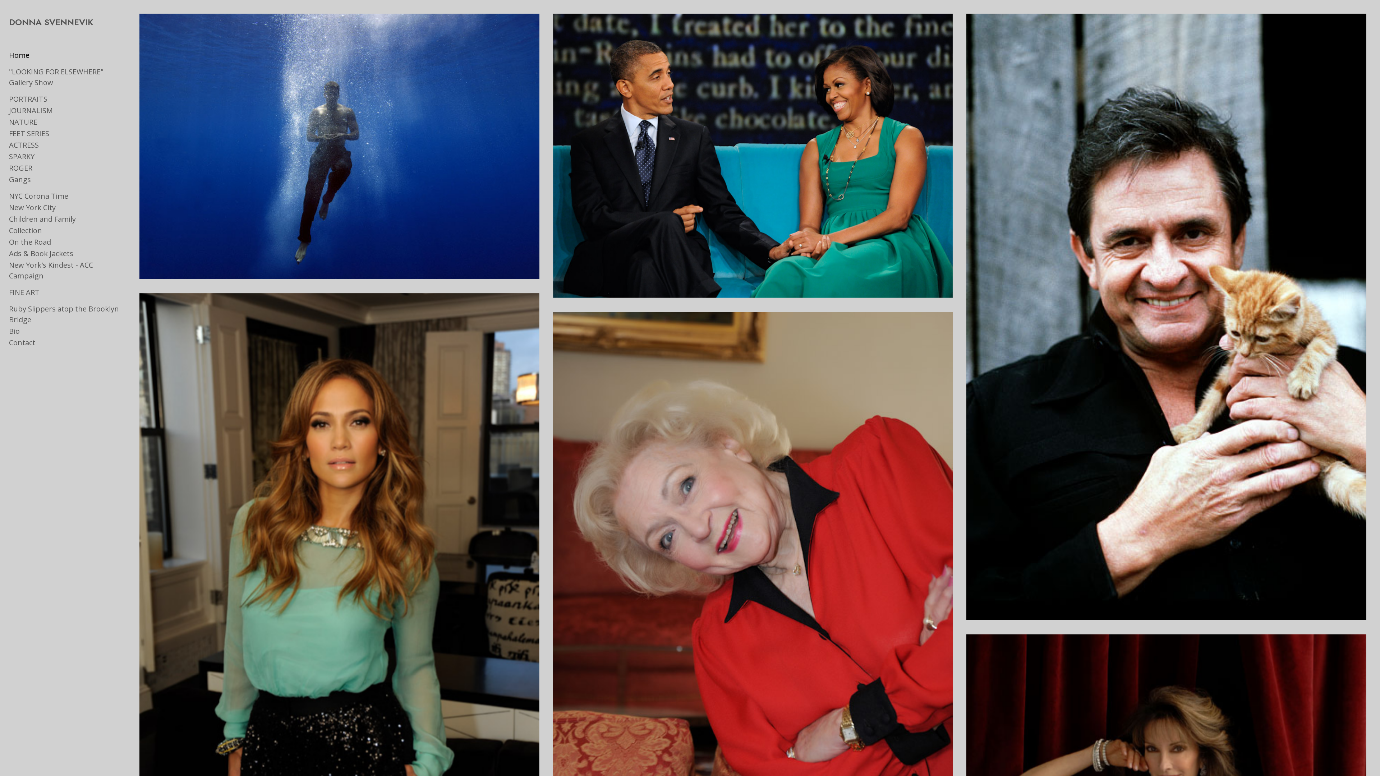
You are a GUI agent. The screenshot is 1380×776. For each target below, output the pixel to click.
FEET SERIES (29, 133)
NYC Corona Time (38, 196)
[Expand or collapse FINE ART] (44, 292)
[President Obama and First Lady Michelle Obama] (753, 156)
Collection (25, 230)
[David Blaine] (339, 146)
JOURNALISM (31, 110)
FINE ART (24, 292)
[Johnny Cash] (1166, 317)
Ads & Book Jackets (41, 253)
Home (19, 55)
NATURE (23, 122)
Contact (22, 342)
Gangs (20, 179)
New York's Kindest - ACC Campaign (51, 270)
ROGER (20, 168)
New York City (32, 207)
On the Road (30, 242)
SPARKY (21, 156)
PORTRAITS (28, 99)
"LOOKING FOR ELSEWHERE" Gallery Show (56, 77)
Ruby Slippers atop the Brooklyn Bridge (64, 314)
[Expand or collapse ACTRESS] (43, 145)
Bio (14, 331)
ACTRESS (24, 145)
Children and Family (42, 219)
